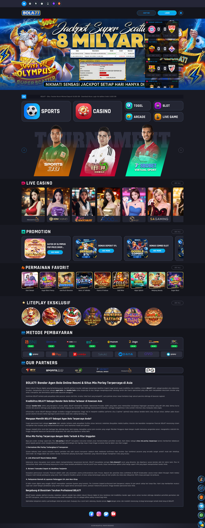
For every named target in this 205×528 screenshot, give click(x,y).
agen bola (52, 423)
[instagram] (98, 514)
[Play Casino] (33, 205)
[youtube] (113, 514)
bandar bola (36, 406)
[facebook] (91, 514)
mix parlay (60, 441)
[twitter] (106, 514)
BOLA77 (149, 388)
